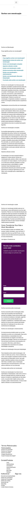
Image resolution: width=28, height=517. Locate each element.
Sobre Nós (3, 484)
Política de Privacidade (6, 479)
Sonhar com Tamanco (6, 451)
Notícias (8, 472)
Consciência (10, 465)
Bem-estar (9, 470)
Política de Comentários (7, 477)
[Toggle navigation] (16, 2)
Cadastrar (8, 301)
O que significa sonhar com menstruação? (14, 58)
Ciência (8, 469)
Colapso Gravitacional (6, 454)
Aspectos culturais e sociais (10, 66)
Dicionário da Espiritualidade (8, 476)
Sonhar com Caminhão (7, 449)
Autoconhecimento (11, 467)
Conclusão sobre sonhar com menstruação (14, 80)
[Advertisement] (14, 32)
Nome (4, 285)
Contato (3, 485)
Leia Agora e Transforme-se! (8, 239)
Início (8, 462)
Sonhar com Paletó (6, 452)
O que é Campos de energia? (8, 456)
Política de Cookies (5, 480)
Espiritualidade (10, 464)
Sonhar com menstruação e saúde (12, 68)
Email (5, 292)
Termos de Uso (4, 482)
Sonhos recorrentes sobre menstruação (13, 70)
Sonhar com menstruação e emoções (12, 64)
